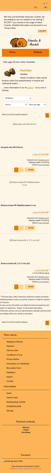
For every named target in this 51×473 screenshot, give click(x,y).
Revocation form (13, 368)
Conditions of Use (13, 355)
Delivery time (11, 350)
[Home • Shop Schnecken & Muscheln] (25, 43)
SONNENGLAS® (13, 406)
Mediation (10, 373)
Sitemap (9, 411)
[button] (45, 3)
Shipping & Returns (14, 342)
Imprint (9, 377)
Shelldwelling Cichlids (15, 402)
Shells (8, 393)
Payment (9, 346)
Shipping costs (43, 160)
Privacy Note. (10, 28)
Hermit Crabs (11, 398)
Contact (9, 381)
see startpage (44, 165)
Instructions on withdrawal (17, 364)
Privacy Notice (12, 359)
